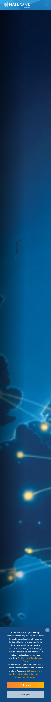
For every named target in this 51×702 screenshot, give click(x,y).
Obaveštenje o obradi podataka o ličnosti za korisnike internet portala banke (25, 674)
